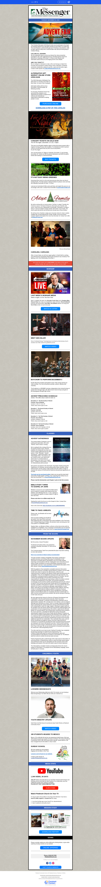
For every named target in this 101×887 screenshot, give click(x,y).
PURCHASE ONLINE (50, 104)
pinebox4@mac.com (37, 217)
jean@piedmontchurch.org (49, 566)
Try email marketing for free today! (50, 884)
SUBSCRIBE (50, 788)
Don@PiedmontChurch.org (52, 477)
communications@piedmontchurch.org (49, 878)
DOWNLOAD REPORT (50, 832)
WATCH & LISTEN (50, 309)
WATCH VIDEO (50, 346)
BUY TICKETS (50, 159)
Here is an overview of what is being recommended (45, 554)
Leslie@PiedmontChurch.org (52, 68)
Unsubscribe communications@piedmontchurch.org (50, 875)
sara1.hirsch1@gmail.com (61, 529)
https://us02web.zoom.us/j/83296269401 (54, 505)
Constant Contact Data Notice (54, 877)
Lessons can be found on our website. (41, 753)
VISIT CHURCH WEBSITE (50, 867)
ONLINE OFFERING (50, 848)
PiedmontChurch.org (51, 856)
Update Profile (44, 877)
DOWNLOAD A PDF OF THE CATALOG (50, 108)
